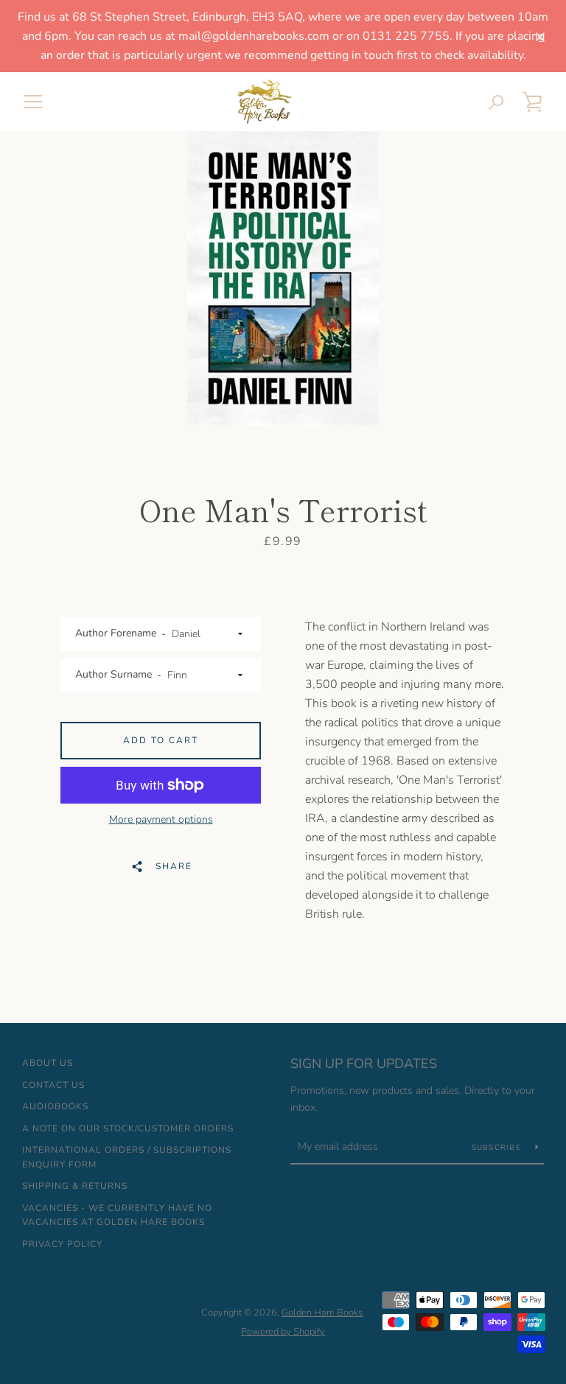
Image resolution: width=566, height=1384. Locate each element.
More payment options (161, 819)
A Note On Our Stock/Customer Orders (128, 1128)
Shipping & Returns (74, 1186)
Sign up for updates (363, 1063)
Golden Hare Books (322, 1312)
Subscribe (498, 1147)
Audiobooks (55, 1106)
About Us (47, 1063)
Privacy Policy (62, 1244)
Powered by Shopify (283, 1331)
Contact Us (53, 1085)
